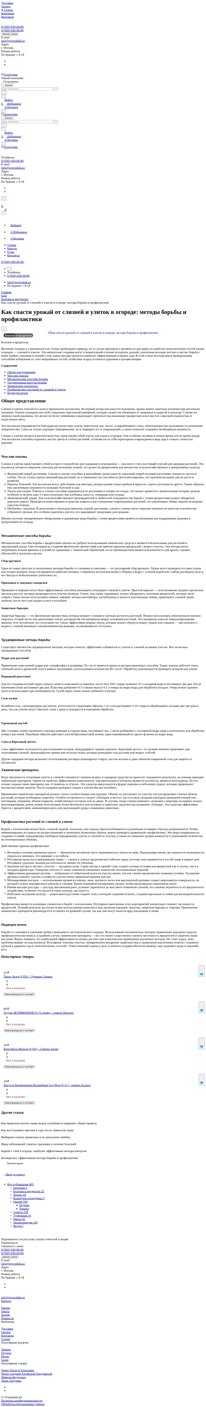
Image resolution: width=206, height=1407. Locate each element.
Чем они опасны (17, 375)
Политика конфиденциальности (21, 1400)
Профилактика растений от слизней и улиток (36, 389)
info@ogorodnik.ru (13, 40)
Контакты (7, 1335)
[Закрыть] (3, 213)
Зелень (5, 1314)
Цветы (5, 1311)
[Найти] (3, 92)
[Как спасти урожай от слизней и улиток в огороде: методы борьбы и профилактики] (103, 332)
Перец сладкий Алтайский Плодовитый (26, 1373)
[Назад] (9, 269)
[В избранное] (201, 971)
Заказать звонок (9, 34)
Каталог (6, 1300)
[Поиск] (3, 198)
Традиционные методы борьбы (27, 382)
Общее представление (21, 372)
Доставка (7, 1328)
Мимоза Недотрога (13, 1377)
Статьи (5, 1339)
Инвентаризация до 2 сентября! (19, 994)
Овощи (5, 1307)
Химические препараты (22, 386)
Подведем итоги (17, 393)
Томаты (24, 1208)
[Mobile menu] (3, 143)
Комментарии (15, 1163)
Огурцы (24, 1205)
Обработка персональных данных (22, 1404)
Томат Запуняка (11, 1380)
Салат (5, 1359)
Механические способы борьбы (27, 379)
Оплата (5, 1332)
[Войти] (2, 202)
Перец (5, 1356)
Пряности (7, 1318)
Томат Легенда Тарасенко (17, 1370)
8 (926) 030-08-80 (12, 26)
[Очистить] (56, 88)
